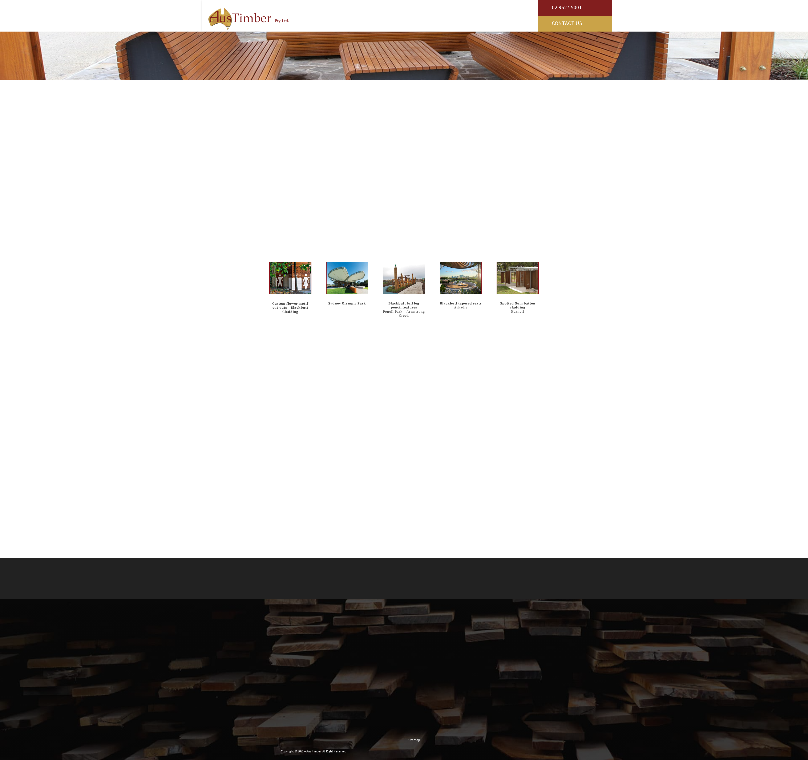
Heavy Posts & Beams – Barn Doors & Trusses (309, 202)
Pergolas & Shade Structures (297, 170)
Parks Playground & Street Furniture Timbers (309, 194)
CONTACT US (567, 23)
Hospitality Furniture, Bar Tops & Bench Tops (309, 162)
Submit (384, 718)
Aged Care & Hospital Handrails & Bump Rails (308, 186)
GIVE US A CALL (505, 570)
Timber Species (287, 113)
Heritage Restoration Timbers (298, 210)
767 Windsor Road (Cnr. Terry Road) (448, 646)
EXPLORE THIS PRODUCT (387, 180)
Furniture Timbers (289, 218)
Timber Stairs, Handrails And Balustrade (305, 145)
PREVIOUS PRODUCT (291, 447)
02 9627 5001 (567, 7)
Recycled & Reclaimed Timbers (298, 138)
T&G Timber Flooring (291, 178)
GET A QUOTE (454, 570)
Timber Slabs (285, 153)
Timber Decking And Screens (296, 121)
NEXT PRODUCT (520, 447)
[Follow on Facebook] (420, 689)
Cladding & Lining (288, 129)
